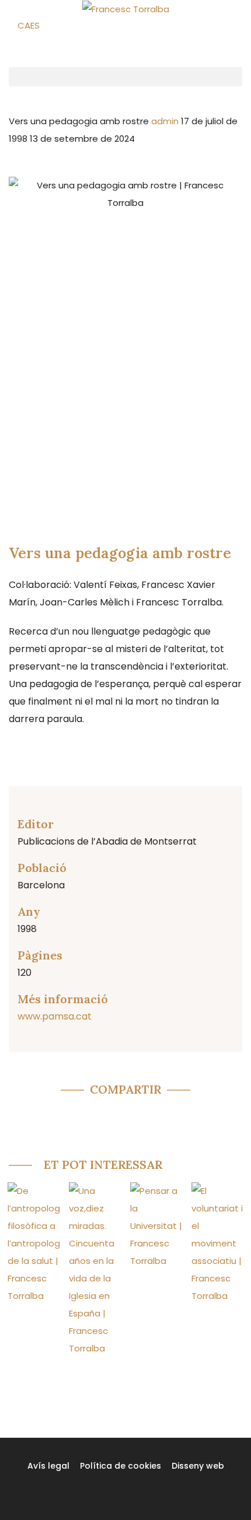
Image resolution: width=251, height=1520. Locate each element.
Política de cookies (120, 1466)
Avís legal (48, 1466)
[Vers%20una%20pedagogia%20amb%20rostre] (52, 1117)
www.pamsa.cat (55, 1016)
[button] (125, 76)
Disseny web (198, 1466)
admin (166, 121)
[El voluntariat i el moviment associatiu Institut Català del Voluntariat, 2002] (217, 1243)
